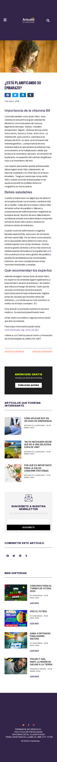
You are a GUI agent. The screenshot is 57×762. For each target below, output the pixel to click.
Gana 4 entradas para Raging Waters (40, 636)
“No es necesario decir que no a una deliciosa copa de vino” (38, 445)
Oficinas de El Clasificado (28, 734)
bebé (48, 251)
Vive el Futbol (38, 611)
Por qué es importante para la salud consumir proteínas (38, 468)
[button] (48, 20)
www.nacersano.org (14, 330)
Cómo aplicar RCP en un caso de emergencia (38, 419)
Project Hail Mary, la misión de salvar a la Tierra (41, 662)
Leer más (34, 603)
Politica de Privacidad (29, 732)
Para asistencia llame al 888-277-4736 (29, 737)
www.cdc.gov (32, 330)
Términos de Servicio (28, 729)
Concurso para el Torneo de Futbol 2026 (41, 588)
